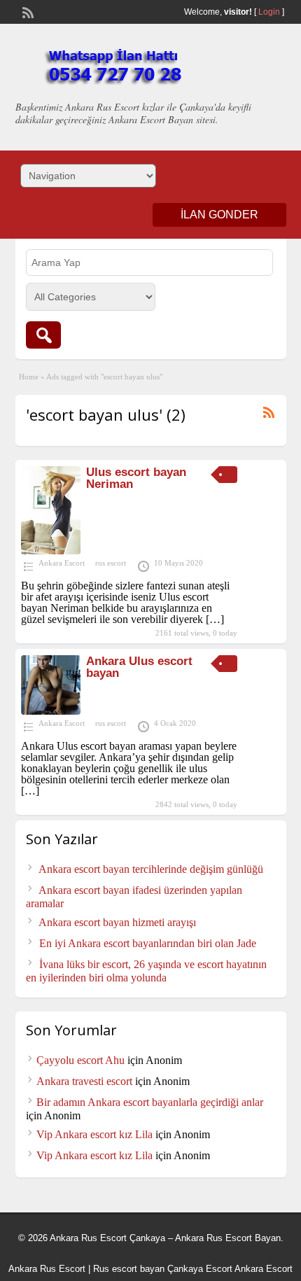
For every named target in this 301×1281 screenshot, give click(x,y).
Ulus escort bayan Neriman (136, 478)
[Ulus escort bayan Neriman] (50, 550)
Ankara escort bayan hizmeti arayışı (117, 922)
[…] (215, 619)
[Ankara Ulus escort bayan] (50, 711)
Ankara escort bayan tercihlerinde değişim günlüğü (150, 869)
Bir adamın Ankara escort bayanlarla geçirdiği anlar (149, 1102)
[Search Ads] (43, 335)
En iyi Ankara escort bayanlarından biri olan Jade (147, 943)
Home (28, 376)
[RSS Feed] (26, 11)
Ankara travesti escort (84, 1081)
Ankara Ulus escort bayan (139, 667)
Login (269, 12)
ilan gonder (219, 214)
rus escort (110, 563)
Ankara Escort (61, 563)
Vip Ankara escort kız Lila (94, 1134)
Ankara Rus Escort (46, 1269)
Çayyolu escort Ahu (80, 1060)
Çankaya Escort (199, 1269)
